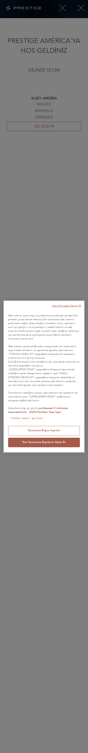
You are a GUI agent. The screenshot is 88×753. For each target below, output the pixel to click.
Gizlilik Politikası (38, 412)
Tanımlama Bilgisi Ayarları (44, 430)
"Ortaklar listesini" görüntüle (26, 418)
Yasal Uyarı (55, 412)
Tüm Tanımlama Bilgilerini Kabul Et (44, 442)
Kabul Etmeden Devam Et (66, 305)
